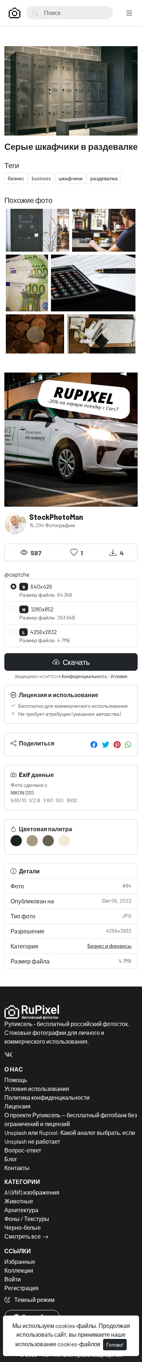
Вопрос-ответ (22, 1150)
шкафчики (71, 178)
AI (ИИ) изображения (31, 1192)
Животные (18, 1201)
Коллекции (18, 1270)
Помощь (15, 1079)
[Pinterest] (117, 744)
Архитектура (21, 1209)
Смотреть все (22, 1236)
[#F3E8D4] (64, 840)
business (41, 178)
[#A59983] (32, 840)
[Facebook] (94, 744)
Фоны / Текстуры (26, 1218)
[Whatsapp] (128, 744)
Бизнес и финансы (109, 946)
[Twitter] (105, 744)
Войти (12, 1279)
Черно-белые (22, 1227)
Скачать (75, 662)
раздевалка (104, 178)
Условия (118, 676)
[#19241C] (16, 840)
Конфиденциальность (84, 676)
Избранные (19, 1261)
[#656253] (48, 840)
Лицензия (17, 1106)
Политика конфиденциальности (47, 1097)
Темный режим (34, 1299)
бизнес (16, 178)
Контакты (16, 1167)
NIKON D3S (22, 792)
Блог (10, 1158)
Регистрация (21, 1287)
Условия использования (36, 1088)
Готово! (114, 1344)
